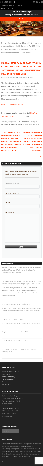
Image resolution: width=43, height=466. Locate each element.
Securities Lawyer (8, 379)
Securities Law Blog (8, 377)
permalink (36, 124)
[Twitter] (34, 2)
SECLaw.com (6, 374)
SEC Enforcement (34, 43)
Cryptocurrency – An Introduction (13, 319)
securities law (5, 124)
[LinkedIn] (39, 2)
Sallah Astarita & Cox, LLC (10, 371)
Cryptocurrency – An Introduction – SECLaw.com (18, 332)
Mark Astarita (28, 77)
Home (3, 43)
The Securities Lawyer (22, 11)
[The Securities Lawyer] (21, 36)
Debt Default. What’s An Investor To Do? (15, 340)
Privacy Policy (6, 384)
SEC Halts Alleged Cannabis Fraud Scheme (16, 304)
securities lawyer (16, 124)
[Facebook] (37, 2)
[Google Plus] (42, 2)
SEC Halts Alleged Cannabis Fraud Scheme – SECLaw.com (21, 323)
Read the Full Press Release (12, 104)
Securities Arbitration (9, 382)
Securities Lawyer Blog (17, 43)
